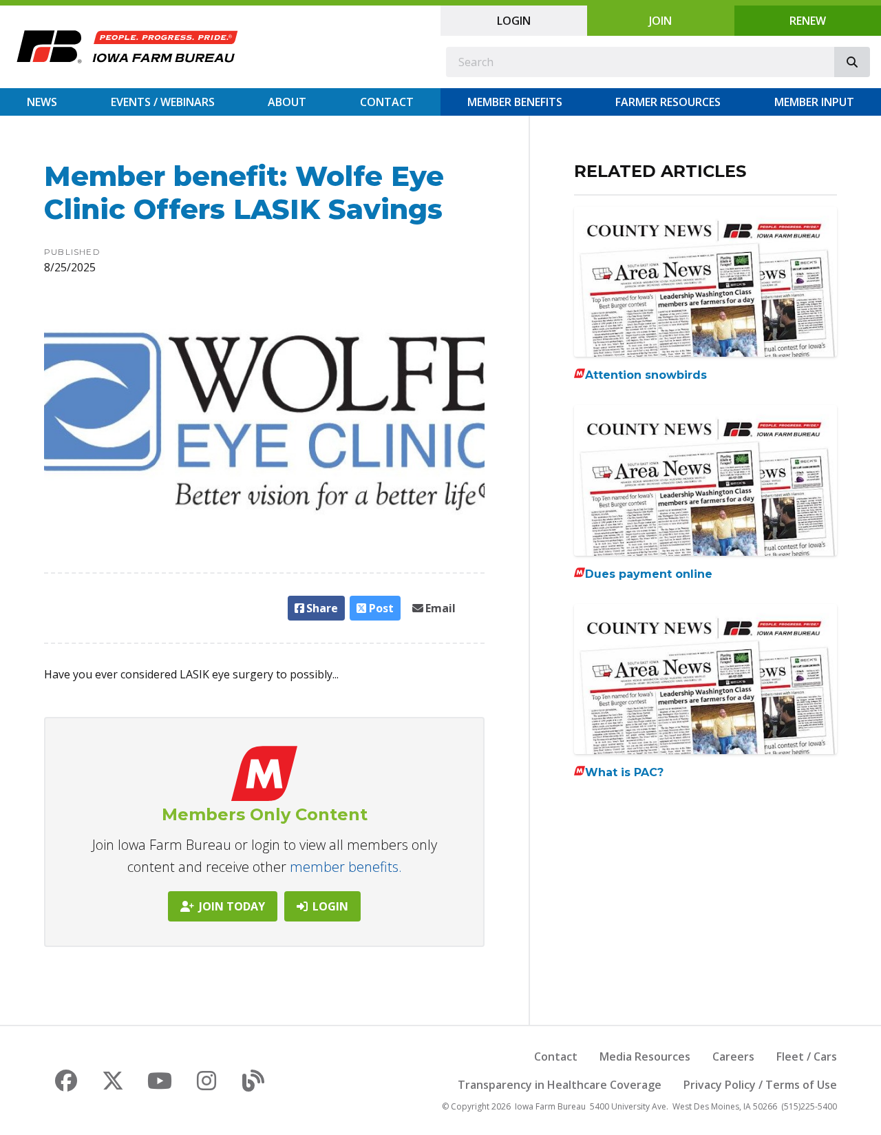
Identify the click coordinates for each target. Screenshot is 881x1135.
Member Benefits (514, 102)
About (287, 102)
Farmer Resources (668, 102)
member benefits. (346, 866)
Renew (807, 20)
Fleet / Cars (806, 1056)
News (42, 102)
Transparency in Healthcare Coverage (559, 1084)
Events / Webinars (163, 102)
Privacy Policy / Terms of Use (760, 1084)
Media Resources (644, 1056)
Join (660, 20)
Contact (387, 102)
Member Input (814, 102)
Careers (733, 1056)
